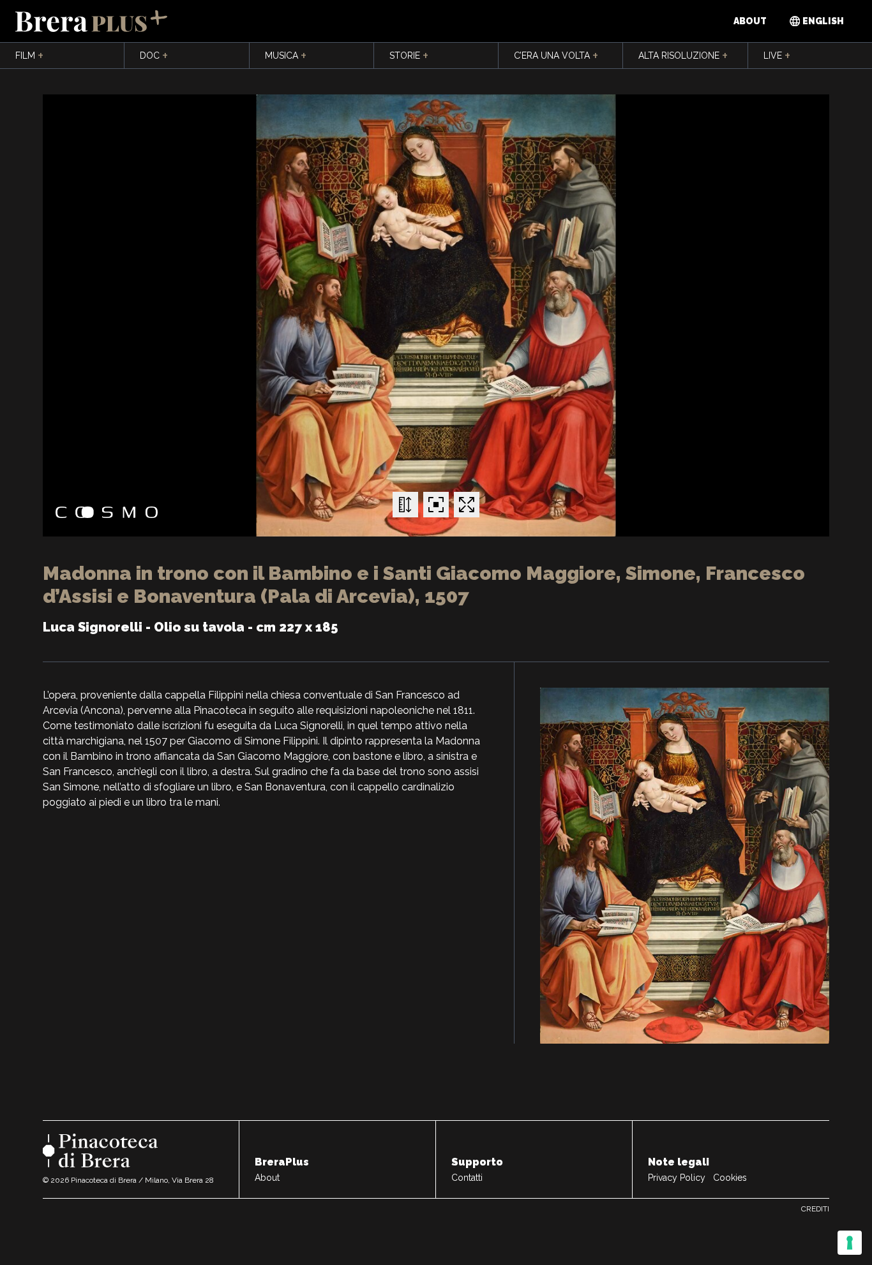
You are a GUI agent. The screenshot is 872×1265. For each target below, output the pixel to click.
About (750, 21)
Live (776, 56)
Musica (285, 56)
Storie (408, 56)
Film (29, 56)
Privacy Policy (676, 1178)
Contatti (467, 1178)
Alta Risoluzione (683, 56)
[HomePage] (91, 21)
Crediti (815, 1208)
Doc (154, 56)
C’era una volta (556, 56)
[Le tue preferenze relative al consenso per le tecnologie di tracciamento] (850, 1243)
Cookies (730, 1178)
